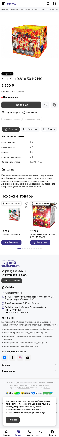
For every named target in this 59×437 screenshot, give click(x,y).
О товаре (13, 129)
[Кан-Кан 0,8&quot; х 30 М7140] (29, 41)
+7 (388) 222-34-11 (13, 271)
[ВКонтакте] (4, 358)
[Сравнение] (54, 105)
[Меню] (3, 3)
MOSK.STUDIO (24, 388)
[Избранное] (45, 105)
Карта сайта (44, 385)
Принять (12, 419)
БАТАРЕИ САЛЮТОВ (29, 10)
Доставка (32, 129)
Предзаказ (21, 105)
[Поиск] (48, 3)
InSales (47, 388)
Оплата (51, 129)
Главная (4, 10)
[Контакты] (54, 3)
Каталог (14, 10)
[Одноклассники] (12, 358)
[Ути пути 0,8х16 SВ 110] (15, 215)
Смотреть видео (13, 203)
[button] (19, 248)
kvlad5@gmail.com (13, 293)
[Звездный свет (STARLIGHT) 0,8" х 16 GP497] (44, 215)
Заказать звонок (12, 280)
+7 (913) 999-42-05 (13, 275)
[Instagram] (20, 358)
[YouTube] (28, 358)
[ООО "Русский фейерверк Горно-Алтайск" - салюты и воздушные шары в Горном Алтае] (11, 3)
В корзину (13, 242)
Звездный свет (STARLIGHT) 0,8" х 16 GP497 (43, 236)
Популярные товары (11, 119)
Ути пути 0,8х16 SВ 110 (12, 235)
